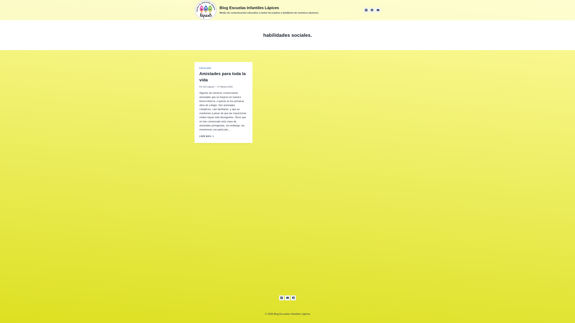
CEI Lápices (208, 87)
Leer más (206, 136)
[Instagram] (366, 10)
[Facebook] (372, 10)
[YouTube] (287, 297)
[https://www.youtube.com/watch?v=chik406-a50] (377, 10)
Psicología (205, 68)
